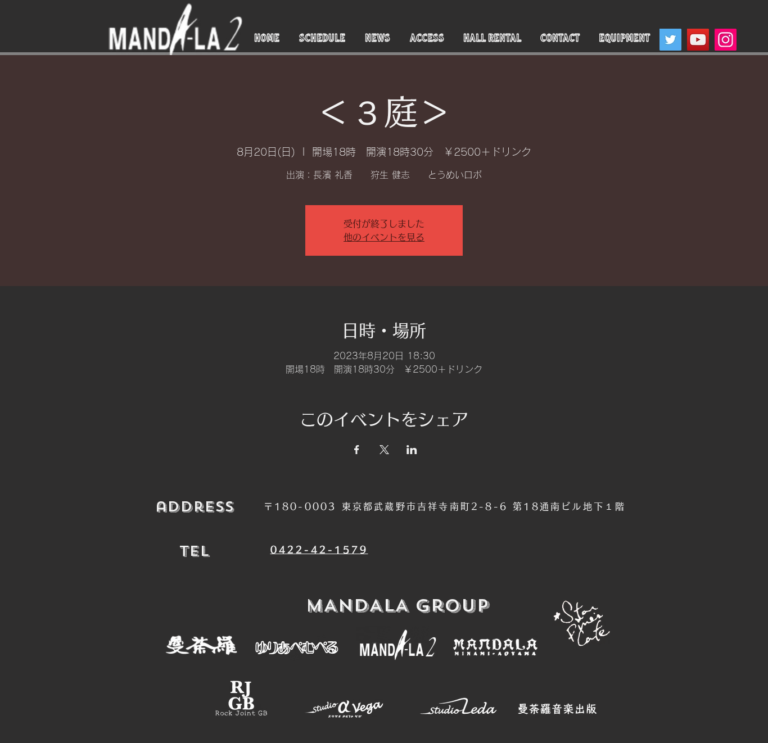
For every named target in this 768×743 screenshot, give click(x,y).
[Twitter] (670, 40)
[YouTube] (698, 40)
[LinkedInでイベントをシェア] (411, 449)
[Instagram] (726, 40)
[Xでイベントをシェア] (384, 449)
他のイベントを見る (384, 237)
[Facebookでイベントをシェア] (356, 449)
